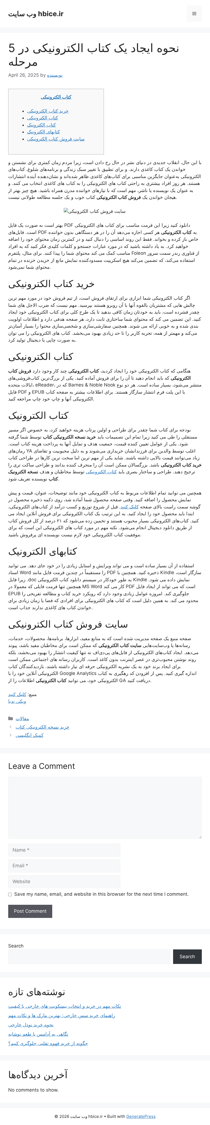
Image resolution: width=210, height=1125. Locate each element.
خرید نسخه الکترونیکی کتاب (42, 727)
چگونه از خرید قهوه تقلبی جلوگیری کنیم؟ (48, 1043)
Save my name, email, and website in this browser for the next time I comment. (101, 894)
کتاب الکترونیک (41, 125)
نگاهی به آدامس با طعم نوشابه (38, 1034)
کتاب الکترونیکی (56, 97)
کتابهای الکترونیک (43, 131)
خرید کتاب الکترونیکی (48, 111)
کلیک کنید (130, 506)
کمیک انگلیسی (29, 735)
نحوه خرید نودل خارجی (31, 1024)
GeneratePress (141, 1116)
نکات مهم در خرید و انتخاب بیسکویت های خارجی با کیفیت (64, 1006)
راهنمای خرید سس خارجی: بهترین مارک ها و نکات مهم (61, 1015)
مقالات (22, 718)
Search (16, 946)
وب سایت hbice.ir (35, 14)
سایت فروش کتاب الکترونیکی (55, 139)
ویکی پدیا (17, 701)
